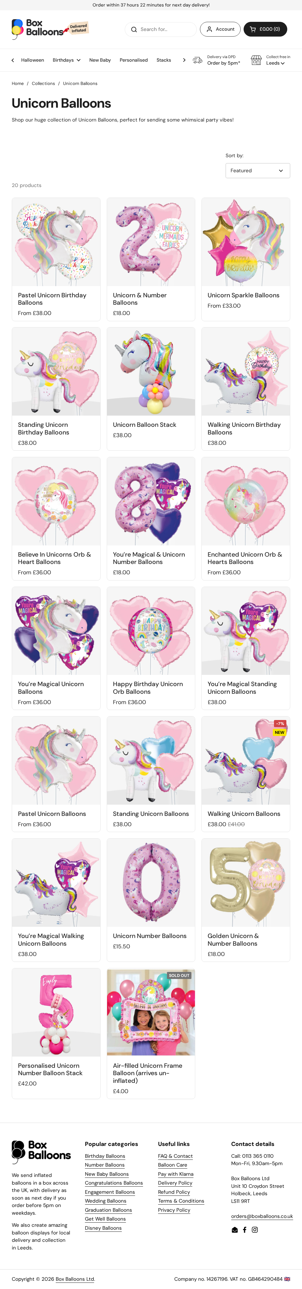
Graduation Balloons (108, 1210)
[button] (270, 60)
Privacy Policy (174, 1210)
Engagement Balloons (110, 1192)
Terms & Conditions (181, 1201)
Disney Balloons (103, 1228)
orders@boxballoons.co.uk (262, 1216)
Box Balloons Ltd (75, 1279)
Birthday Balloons (105, 1156)
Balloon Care (172, 1165)
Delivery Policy (175, 1183)
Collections (43, 83)
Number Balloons (105, 1165)
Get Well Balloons (105, 1219)
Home (18, 83)
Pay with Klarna (175, 1174)
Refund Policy (174, 1192)
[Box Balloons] (50, 29)
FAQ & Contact (175, 1156)
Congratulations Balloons (114, 1183)
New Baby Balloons (107, 1174)
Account (225, 29)
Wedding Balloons (106, 1201)
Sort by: (234, 155)
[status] (151, 5)
